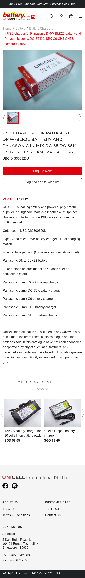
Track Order (53, 509)
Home (7, 28)
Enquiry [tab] (22, 198)
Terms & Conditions (16, 515)
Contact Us (53, 515)
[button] (5, 118)
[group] (13, 118)
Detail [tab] (7, 198)
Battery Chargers (41, 28)
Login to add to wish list (42, 182)
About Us (8, 509)
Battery (20, 28)
